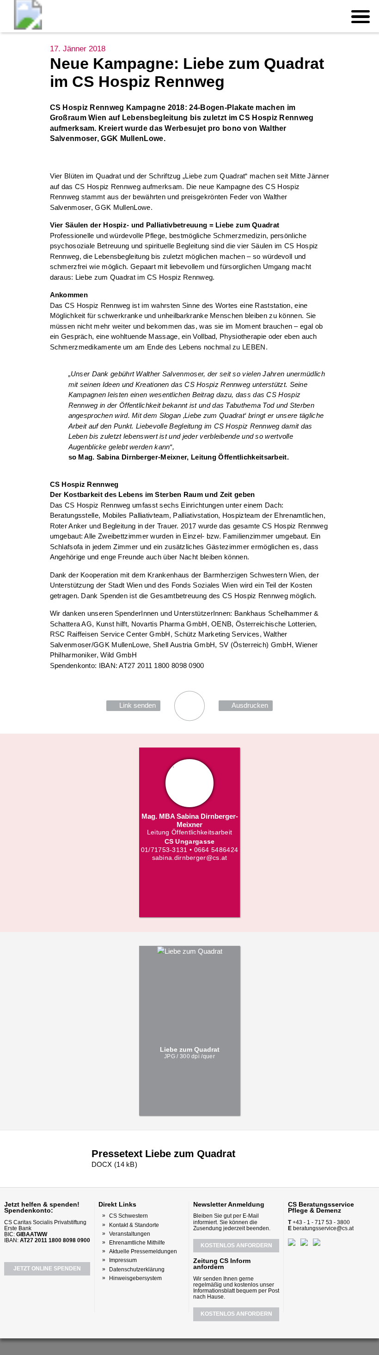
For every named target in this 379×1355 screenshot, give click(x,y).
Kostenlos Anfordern (236, 1245)
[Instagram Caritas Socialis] (183, 1345)
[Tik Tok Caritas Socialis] (229, 1345)
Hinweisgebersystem (135, 1278)
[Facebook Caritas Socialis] (149, 1345)
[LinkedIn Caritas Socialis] (199, 1345)
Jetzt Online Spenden (47, 1268)
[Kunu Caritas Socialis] (214, 1345)
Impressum (123, 1260)
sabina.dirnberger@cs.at (189, 857)
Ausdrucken (250, 705)
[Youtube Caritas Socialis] (165, 1345)
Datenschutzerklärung (137, 1269)
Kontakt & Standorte (134, 1225)
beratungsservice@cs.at (323, 1228)
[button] (360, 16)
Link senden (137, 705)
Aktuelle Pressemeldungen (143, 1251)
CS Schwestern (128, 1216)
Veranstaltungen (129, 1234)
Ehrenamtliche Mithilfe (137, 1242)
